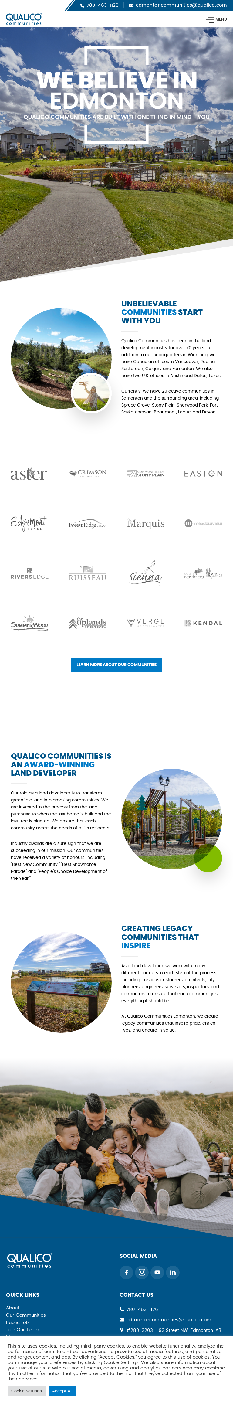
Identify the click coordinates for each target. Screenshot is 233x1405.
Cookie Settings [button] (26, 1391)
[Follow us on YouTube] (157, 1272)
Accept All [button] (62, 1391)
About (12, 1308)
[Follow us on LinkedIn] (173, 1272)
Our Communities (26, 1315)
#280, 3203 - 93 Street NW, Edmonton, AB (174, 1330)
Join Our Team (22, 1330)
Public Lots (18, 1322)
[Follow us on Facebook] (126, 1272)
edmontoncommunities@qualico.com (181, 5)
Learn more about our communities (116, 665)
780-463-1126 (103, 5)
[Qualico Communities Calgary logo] (29, 1266)
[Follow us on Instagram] (142, 1272)
